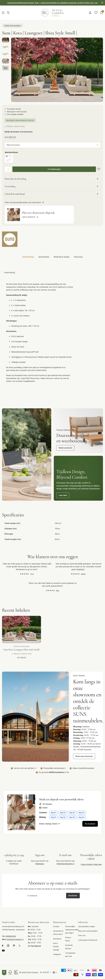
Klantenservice (59, 922)
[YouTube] (3, 950)
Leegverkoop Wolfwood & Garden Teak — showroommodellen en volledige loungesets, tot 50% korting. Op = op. (52, 3)
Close (102, 3)
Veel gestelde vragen (86, 926)
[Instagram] (8, 946)
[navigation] (5, 40)
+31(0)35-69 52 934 (14, 855)
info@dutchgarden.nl (65, 863)
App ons (40, 855)
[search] (8, 13)
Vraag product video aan (91, 864)
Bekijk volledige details (48, 824)
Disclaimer (57, 939)
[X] (19, 946)
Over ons (81, 935)
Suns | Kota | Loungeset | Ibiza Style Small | (21, 649)
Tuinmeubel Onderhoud (87, 940)
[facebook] (2, 946)
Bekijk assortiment (3, 13)
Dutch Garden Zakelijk (56, 946)
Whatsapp (39, 863)
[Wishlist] (95, 13)
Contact (56, 926)
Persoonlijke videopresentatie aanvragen (71, 929)
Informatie (83, 922)
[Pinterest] (14, 946)
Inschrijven (73, 895)
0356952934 (11, 936)
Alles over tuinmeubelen (88, 931)
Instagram (57, 954)
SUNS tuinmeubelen (12, 26)
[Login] (90, 13)
